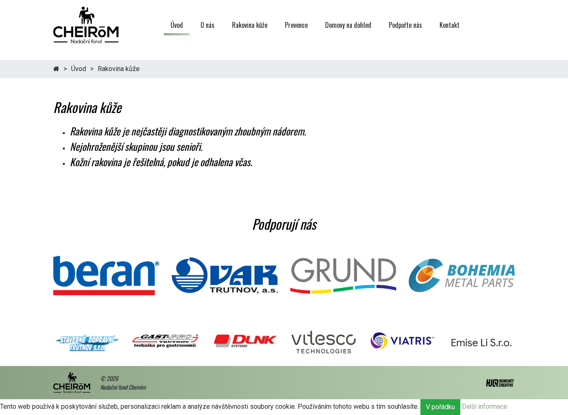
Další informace (484, 407)
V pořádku (440, 407)
